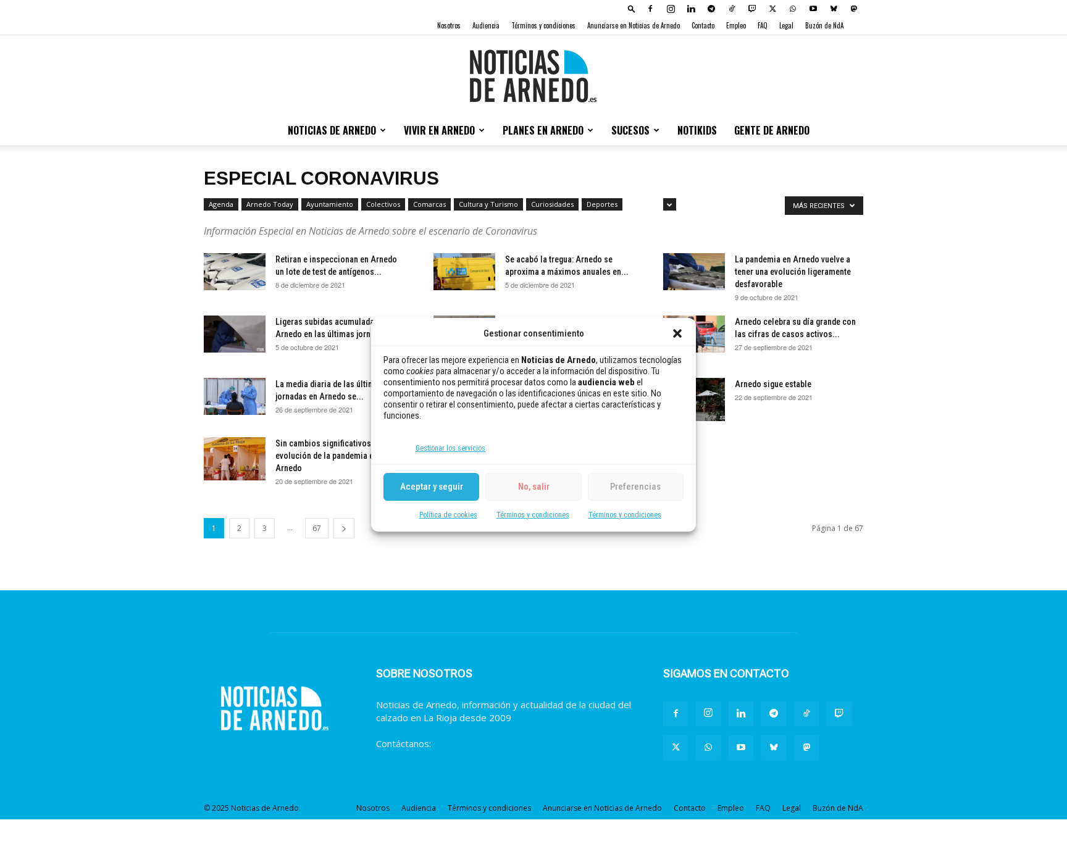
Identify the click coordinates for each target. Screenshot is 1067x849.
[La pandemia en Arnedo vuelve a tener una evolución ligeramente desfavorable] (694, 271)
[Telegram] (711, 8)
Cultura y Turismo (488, 204)
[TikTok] (731, 8)
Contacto (703, 25)
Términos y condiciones (532, 515)
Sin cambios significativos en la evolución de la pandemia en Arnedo (332, 455)
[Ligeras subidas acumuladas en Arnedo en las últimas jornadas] (235, 334)
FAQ (763, 25)
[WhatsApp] (793, 8)
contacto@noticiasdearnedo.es (499, 743)
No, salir (534, 486)
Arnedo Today (269, 204)
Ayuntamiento (329, 204)
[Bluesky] (833, 8)
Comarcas (429, 204)
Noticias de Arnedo (332, 130)
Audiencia (486, 25)
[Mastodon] (854, 8)
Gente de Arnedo (772, 130)
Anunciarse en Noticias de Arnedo (633, 25)
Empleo (736, 25)
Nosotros (449, 25)
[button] (677, 333)
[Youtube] (813, 8)
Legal (786, 25)
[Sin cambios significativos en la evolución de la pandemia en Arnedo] (235, 458)
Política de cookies (448, 515)
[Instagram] (670, 8)
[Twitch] (752, 8)
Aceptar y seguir (431, 486)
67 (316, 528)
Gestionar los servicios (450, 448)
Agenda (221, 204)
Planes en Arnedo (543, 130)
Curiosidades (552, 204)
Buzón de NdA (824, 25)
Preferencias (635, 486)
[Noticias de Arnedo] (533, 76)
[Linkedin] (691, 8)
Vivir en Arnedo (439, 130)
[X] (772, 8)
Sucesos (630, 130)
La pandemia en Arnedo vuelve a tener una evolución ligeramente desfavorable (793, 271)
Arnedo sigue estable (773, 384)
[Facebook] (650, 8)
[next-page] (343, 528)
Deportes (602, 204)
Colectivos (383, 204)
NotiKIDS (697, 130)
